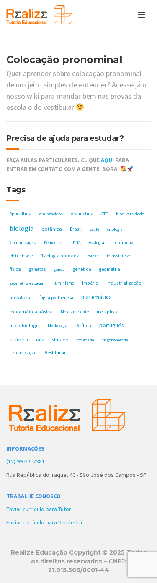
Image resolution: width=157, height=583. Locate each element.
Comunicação (23, 242)
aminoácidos (51, 213)
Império (90, 283)
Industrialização (124, 283)
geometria (109, 269)
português (111, 325)
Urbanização (23, 353)
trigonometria (115, 340)
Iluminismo (63, 283)
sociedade (85, 340)
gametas (37, 269)
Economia (123, 242)
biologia (21, 228)
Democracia (54, 242)
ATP (104, 213)
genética (81, 269)
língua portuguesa (55, 297)
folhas (93, 256)
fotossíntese (118, 256)
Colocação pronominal (64, 59)
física (15, 269)
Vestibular (55, 353)
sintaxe (60, 339)
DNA (77, 242)
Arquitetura (82, 213)
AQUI (107, 160)
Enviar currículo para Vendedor (44, 522)
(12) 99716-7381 (25, 461)
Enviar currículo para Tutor (38, 509)
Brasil (76, 229)
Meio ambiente (75, 312)
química (19, 339)
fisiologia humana (60, 255)
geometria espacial (27, 283)
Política (83, 325)
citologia (115, 229)
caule (94, 229)
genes (59, 269)
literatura (20, 297)
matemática (96, 297)
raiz (40, 340)
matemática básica (31, 311)
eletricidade (21, 256)
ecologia (96, 242)
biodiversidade (130, 213)
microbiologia (25, 325)
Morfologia (57, 325)
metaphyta (107, 312)
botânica (51, 229)
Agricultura (20, 213)
